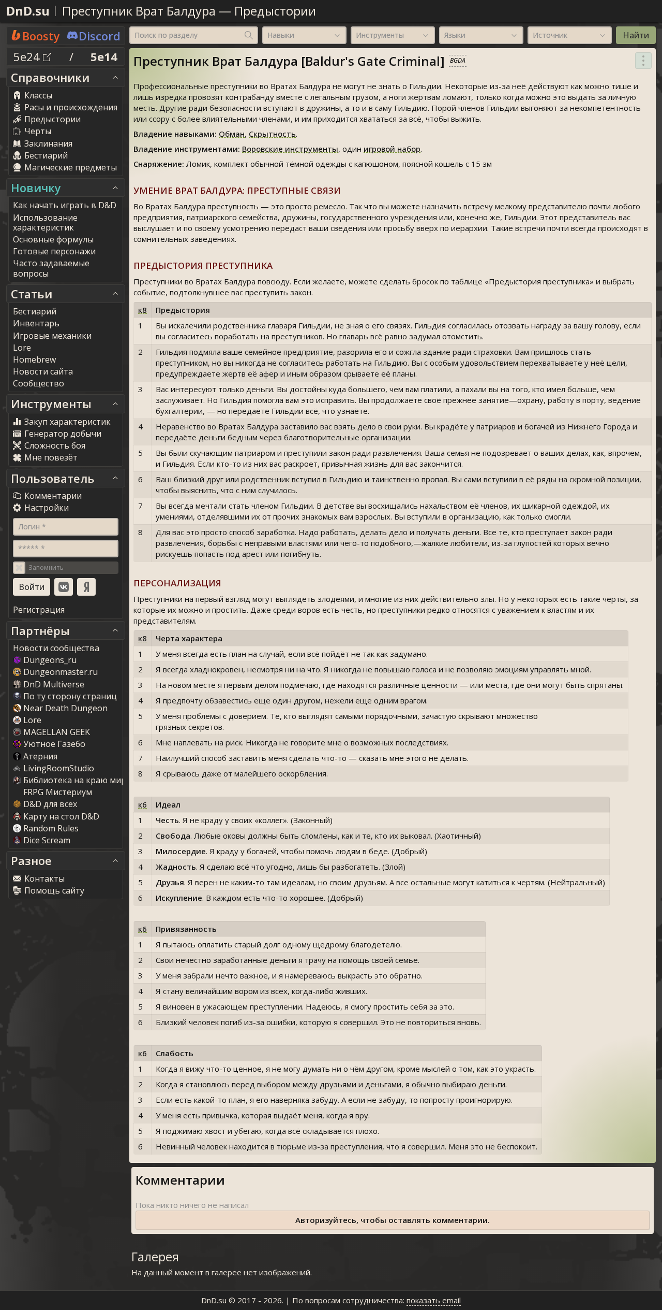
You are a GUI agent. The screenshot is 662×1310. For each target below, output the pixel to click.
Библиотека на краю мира (77, 780)
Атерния (40, 756)
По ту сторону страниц (70, 696)
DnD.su (28, 10)
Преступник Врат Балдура (139, 10)
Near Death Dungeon (65, 708)
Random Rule (51, 828)
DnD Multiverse (53, 684)
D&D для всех (50, 804)
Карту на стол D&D (61, 816)
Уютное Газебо (54, 744)
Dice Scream (46, 840)
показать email (434, 1300)
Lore (32, 720)
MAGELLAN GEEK (56, 732)
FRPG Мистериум (57, 792)
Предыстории (275, 10)
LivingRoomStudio (58, 768)
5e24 (28, 56)
